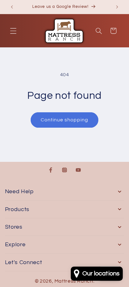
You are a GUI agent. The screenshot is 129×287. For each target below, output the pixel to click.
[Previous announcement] (12, 7)
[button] (13, 31)
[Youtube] (78, 170)
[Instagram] (64, 170)
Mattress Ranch (73, 281)
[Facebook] (51, 170)
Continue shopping (65, 119)
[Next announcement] (117, 7)
